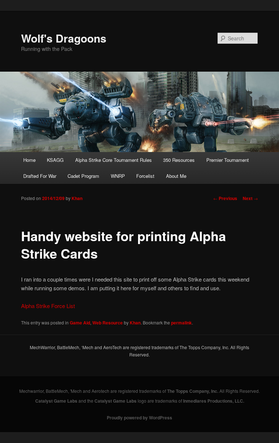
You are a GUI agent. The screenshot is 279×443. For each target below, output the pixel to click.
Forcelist (145, 175)
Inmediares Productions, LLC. (213, 401)
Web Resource (107, 322)
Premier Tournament (227, 159)
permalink (181, 322)
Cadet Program (83, 175)
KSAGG (55, 159)
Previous (225, 198)
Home (29, 159)
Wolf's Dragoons (63, 38)
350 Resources (179, 159)
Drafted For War (39, 175)
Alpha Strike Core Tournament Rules (113, 159)
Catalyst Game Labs (56, 401)
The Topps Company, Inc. (192, 391)
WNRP (118, 175)
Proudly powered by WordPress (139, 417)
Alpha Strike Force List (48, 306)
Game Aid (80, 322)
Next (250, 198)
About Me (176, 175)
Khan (77, 198)
